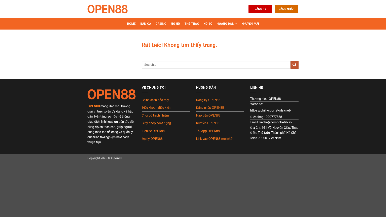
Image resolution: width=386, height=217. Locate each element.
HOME (131, 24)
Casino (160, 24)
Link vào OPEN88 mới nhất (214, 139)
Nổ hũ (175, 24)
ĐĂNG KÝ (260, 8)
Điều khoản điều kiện (156, 108)
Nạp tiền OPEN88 (208, 115)
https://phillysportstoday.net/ (270, 110)
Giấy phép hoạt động (156, 123)
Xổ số (208, 24)
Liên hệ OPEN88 (153, 131)
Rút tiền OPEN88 (207, 123)
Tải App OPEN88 (208, 131)
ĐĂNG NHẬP (287, 8)
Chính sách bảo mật (155, 100)
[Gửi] (295, 65)
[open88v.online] (107, 9)
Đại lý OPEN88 (152, 139)
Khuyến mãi (250, 24)
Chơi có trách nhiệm (155, 115)
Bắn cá (145, 24)
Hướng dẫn (225, 24)
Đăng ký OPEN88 (208, 100)
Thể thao (191, 24)
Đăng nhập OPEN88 (210, 108)
